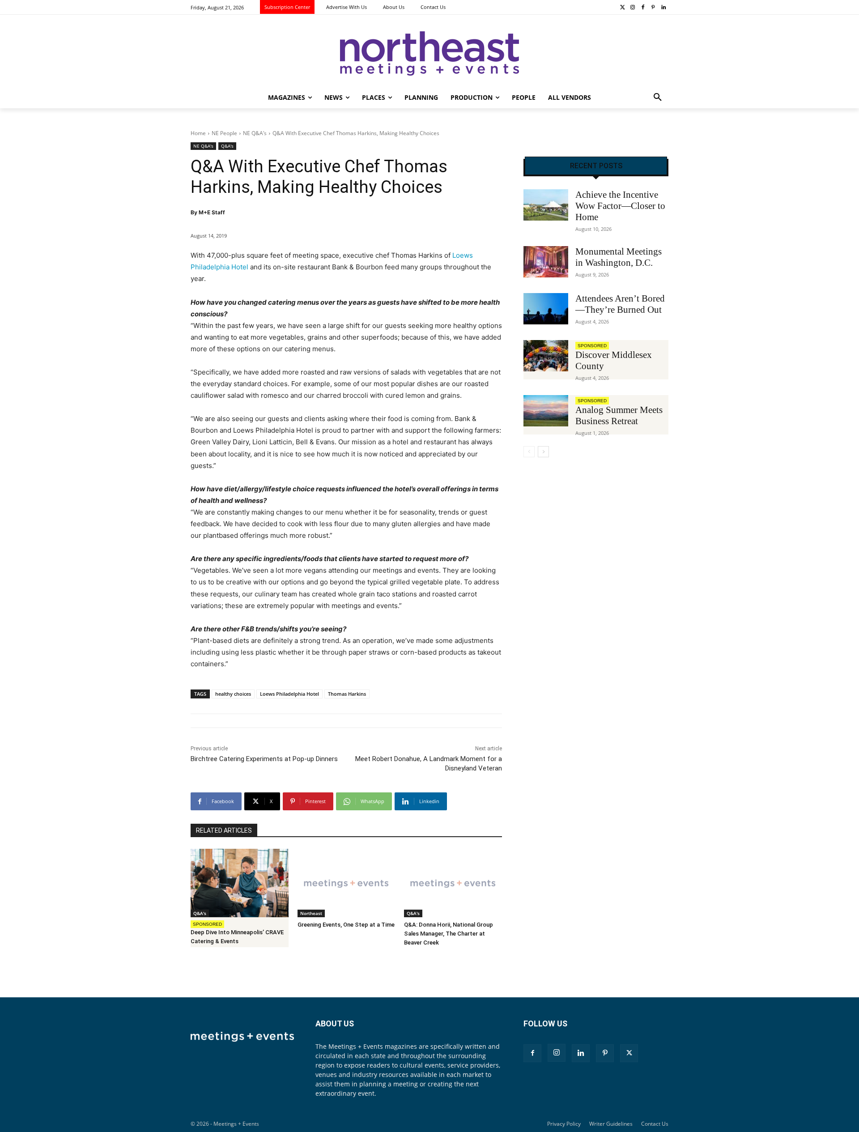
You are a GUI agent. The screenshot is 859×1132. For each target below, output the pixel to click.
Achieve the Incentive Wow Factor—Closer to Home (620, 205)
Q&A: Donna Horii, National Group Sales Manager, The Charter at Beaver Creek (448, 933)
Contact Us (654, 1124)
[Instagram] (633, 8)
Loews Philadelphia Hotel (289, 693)
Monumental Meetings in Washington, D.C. (618, 257)
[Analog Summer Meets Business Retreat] (545, 410)
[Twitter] (622, 8)
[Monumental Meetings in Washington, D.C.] (545, 261)
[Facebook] (643, 8)
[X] (629, 1053)
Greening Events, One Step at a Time (346, 924)
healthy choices (233, 693)
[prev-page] (529, 451)
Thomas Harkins (347, 693)
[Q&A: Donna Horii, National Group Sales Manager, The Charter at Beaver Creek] (453, 883)
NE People (224, 133)
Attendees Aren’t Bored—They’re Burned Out (620, 304)
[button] (657, 97)
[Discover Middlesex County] (545, 355)
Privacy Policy (564, 1124)
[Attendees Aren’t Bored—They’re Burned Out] (545, 308)
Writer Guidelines (611, 1124)
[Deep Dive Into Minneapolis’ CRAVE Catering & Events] (240, 883)
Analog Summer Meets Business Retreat (619, 415)
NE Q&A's (255, 133)
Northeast (311, 913)
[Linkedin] (663, 8)
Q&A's (227, 146)
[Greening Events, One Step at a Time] (346, 883)
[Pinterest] (653, 8)
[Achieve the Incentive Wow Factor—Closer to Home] (545, 205)
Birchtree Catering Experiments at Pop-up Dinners (264, 759)
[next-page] (543, 451)
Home (198, 133)
